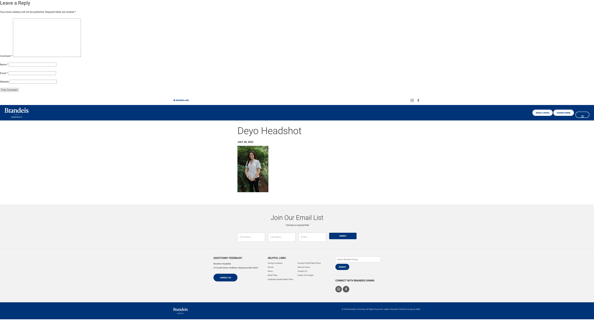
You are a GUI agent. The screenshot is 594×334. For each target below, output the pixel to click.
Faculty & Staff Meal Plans (309, 263)
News (270, 271)
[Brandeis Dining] (180, 311)
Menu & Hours (542, 113)
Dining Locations (275, 263)
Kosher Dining (563, 113)
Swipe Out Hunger (305, 275)
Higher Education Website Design (398, 309)
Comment (6, 56)
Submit (342, 236)
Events (271, 267)
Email (4, 73)
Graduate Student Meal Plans (280, 279)
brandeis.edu (182, 100)
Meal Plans (273, 275)
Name (4, 64)
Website (4, 81)
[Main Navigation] (582, 115)
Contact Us (225, 278)
